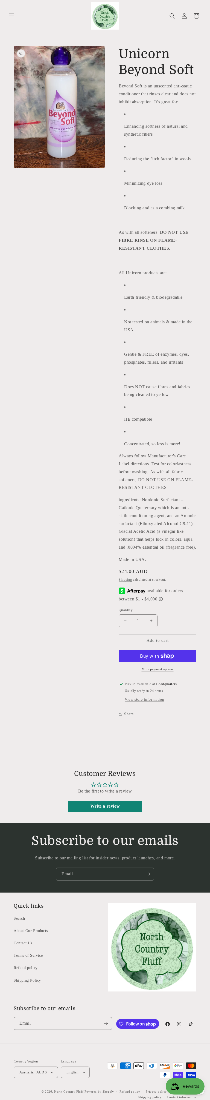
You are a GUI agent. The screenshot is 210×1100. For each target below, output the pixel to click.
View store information (144, 699)
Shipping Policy (27, 980)
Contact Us (23, 943)
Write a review (105, 806)
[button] (11, 16)
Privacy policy (156, 1091)
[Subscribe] (148, 874)
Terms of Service (28, 955)
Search (19, 918)
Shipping (125, 580)
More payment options (158, 669)
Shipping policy (150, 1097)
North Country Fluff (69, 1091)
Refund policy (26, 968)
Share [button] (129, 714)
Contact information (181, 1097)
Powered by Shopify (99, 1091)
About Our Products (31, 931)
